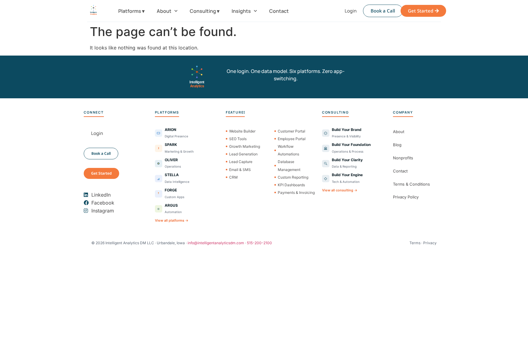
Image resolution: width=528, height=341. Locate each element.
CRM (233, 177)
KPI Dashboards (291, 185)
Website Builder (242, 131)
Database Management (289, 165)
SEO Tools (238, 138)
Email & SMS (240, 169)
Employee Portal (292, 138)
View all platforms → (172, 220)
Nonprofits (403, 157)
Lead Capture (240, 161)
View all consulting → (340, 190)
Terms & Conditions (411, 184)
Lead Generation (243, 154)
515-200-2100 (259, 243)
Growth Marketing (244, 146)
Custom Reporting (293, 177)
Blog (397, 144)
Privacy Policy (406, 196)
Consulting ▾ (204, 11)
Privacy (430, 243)
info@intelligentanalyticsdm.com (216, 243)
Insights (241, 11)
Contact (279, 11)
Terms (414, 243)
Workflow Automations (288, 150)
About (164, 11)
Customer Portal (291, 131)
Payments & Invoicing (296, 192)
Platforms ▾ (131, 11)
